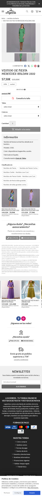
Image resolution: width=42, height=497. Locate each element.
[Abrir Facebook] (19, 318)
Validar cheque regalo (21, 463)
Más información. (33, 487)
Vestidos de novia (29, 476)
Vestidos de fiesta (13, 476)
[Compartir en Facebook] (25, 66)
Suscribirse (21, 386)
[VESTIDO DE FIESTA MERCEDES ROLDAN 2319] (31, 198)
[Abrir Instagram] (23, 318)
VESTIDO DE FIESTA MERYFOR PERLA (9, 301)
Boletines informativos (22, 457)
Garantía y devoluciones (21, 454)
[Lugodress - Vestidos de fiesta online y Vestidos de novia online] (11, 11)
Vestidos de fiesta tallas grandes (19, 266)
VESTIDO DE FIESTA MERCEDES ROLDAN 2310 (10, 209)
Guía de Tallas (21, 158)
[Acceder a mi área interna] (32, 11)
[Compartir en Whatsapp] (32, 66)
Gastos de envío (21, 451)
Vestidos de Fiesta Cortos (22, 263)
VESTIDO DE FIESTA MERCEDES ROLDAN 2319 (30, 209)
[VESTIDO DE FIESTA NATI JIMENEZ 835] (31, 289)
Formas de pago (21, 448)
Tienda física (21, 467)
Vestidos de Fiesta (7, 263)
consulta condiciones (21, 359)
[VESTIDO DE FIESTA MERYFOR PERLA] (11, 289)
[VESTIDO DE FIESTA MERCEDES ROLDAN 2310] (11, 198)
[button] (20, 50)
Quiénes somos (22, 445)
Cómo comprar (22, 442)
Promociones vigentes (22, 460)
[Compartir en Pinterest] (35, 66)
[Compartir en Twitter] (29, 66)
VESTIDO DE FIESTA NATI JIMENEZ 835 (30, 301)
